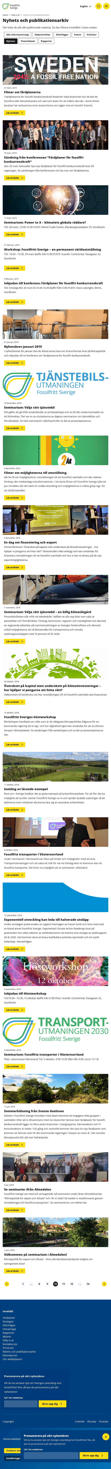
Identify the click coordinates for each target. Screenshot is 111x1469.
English (84, 6)
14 (88, 1284)
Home (5, 15)
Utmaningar (9, 1329)
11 (63, 1284)
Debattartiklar (42, 34)
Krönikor (92, 34)
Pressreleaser (28, 41)
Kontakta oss (10, 1344)
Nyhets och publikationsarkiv (36, 15)
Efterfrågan (62, 34)
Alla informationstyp (17, 34)
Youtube (103, 1421)
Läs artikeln (12, 112)
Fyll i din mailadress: (13, 1397)
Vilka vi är (15, 15)
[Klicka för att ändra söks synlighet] (98, 6)
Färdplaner (9, 1317)
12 (71, 1284)
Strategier (8, 1321)
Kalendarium (10, 1355)
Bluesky (91, 1421)
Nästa (104, 1284)
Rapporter (46, 41)
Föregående (6, 1284)
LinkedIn (80, 1421)
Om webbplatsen (12, 1359)
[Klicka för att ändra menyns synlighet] (106, 6)
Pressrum (8, 1347)
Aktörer (7, 1336)
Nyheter (10, 41)
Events (77, 34)
